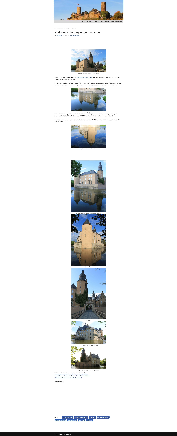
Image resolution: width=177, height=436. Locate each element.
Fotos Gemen (82, 420)
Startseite (57, 28)
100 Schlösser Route (68, 417)
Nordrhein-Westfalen (74, 35)
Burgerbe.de (59, 35)
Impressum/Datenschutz (116, 21)
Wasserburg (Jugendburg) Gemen (85, 77)
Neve (56, 434)
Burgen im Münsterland (103, 417)
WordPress (68, 434)
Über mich (106, 21)
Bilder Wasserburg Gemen (81, 417)
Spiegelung (89, 420)
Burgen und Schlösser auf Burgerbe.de (89, 21)
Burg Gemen (92, 417)
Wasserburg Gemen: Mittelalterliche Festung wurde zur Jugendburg (71, 374)
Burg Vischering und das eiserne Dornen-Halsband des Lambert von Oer (72, 375)
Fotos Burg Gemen (72, 420)
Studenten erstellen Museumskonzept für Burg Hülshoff (68, 377)
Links (101, 21)
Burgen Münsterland (60, 420)
